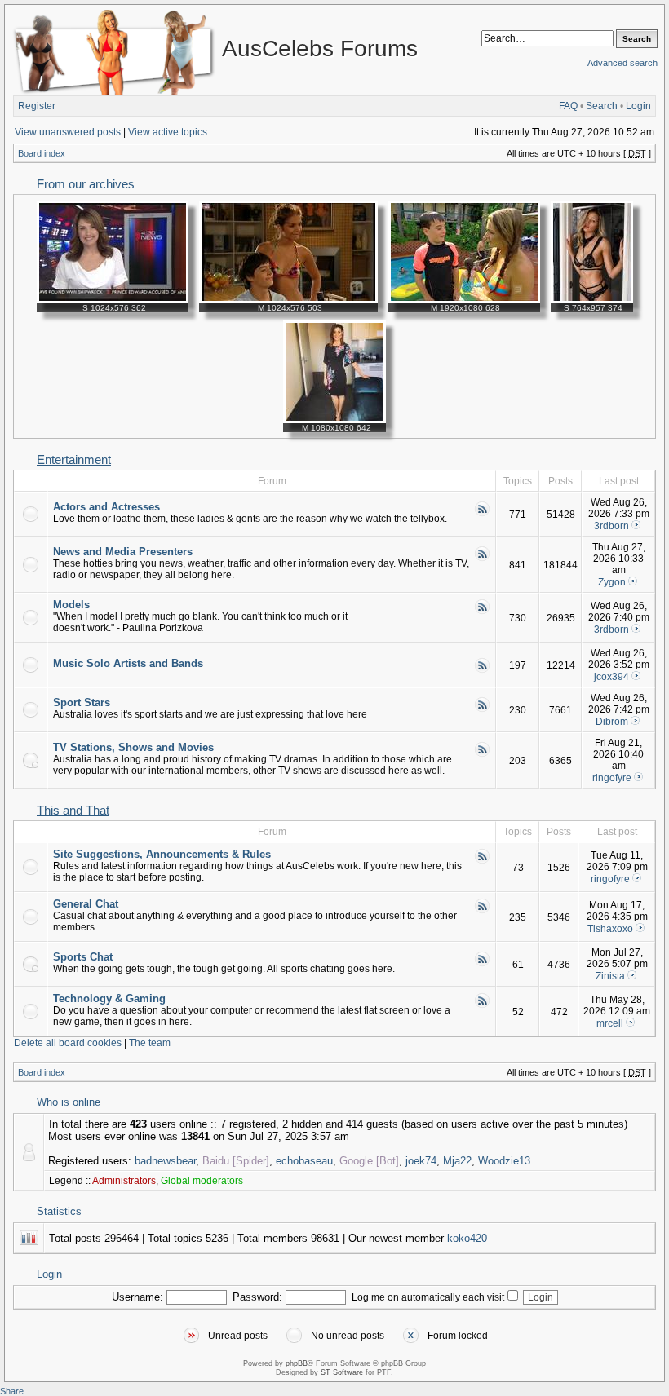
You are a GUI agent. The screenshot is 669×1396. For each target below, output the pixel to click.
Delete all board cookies (68, 1043)
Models (71, 605)
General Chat (85, 904)
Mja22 (457, 1161)
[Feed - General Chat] (482, 911)
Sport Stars (81, 702)
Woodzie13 (504, 1161)
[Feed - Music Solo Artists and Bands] (482, 670)
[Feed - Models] (482, 611)
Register (36, 106)
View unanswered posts (68, 132)
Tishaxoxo (610, 928)
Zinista (610, 976)
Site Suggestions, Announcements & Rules (162, 854)
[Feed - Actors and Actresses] (482, 514)
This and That (73, 810)
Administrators (124, 1180)
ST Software (342, 1372)
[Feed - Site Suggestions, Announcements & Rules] (482, 861)
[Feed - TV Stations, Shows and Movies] (482, 754)
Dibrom (612, 721)
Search (602, 106)
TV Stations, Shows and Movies (133, 747)
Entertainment (74, 459)
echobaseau (304, 1161)
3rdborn (611, 526)
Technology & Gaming (109, 998)
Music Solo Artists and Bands (128, 663)
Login (638, 106)
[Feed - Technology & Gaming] (482, 1005)
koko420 (467, 1238)
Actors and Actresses (106, 507)
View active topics (167, 132)
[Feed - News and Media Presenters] (482, 558)
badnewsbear (165, 1161)
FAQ (568, 106)
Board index (41, 153)
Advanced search (622, 63)
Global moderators (202, 1180)
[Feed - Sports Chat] (482, 964)
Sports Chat (83, 957)
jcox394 (611, 677)
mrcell (609, 1023)
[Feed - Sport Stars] (482, 709)
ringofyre (611, 778)
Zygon (612, 582)
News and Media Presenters (123, 552)
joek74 (420, 1161)
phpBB (297, 1363)
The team (150, 1043)
